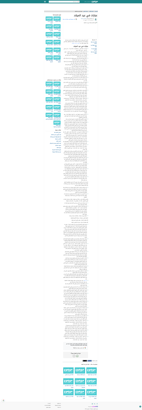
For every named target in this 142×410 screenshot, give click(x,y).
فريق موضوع (48, 407)
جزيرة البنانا (59, 147)
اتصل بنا (49, 403)
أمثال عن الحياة (58, 139)
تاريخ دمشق (58, 141)
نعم (77, 356)
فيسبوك (90, 360)
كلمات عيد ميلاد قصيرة (94, 42)
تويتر (86, 360)
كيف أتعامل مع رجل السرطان (55, 143)
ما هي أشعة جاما (57, 132)
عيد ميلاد (85, 280)
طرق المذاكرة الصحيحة (56, 150)
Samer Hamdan (84, 18)
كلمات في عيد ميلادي (94, 49)
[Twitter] (95, 404)
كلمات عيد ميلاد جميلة (94, 52)
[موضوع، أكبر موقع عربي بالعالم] (95, 2)
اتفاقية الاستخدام (48, 405)
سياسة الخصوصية (58, 405)
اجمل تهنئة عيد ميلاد (94, 45)
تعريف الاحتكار (58, 145)
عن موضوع (59, 403)
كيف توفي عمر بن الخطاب (56, 134)
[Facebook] (97, 404)
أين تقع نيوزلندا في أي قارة (55, 137)
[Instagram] (92, 404)
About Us (59, 407)
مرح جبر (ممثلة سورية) (56, 152)
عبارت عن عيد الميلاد (75, 43)
